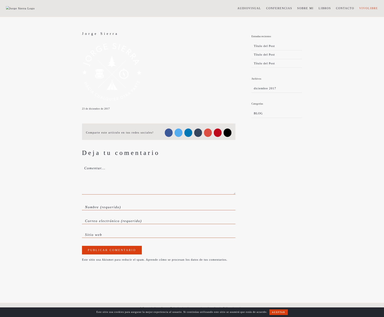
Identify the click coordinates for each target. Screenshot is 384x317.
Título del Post (264, 46)
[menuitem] (251, 8)
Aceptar (278, 312)
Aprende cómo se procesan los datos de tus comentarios (186, 259)
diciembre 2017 (265, 88)
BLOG (258, 113)
